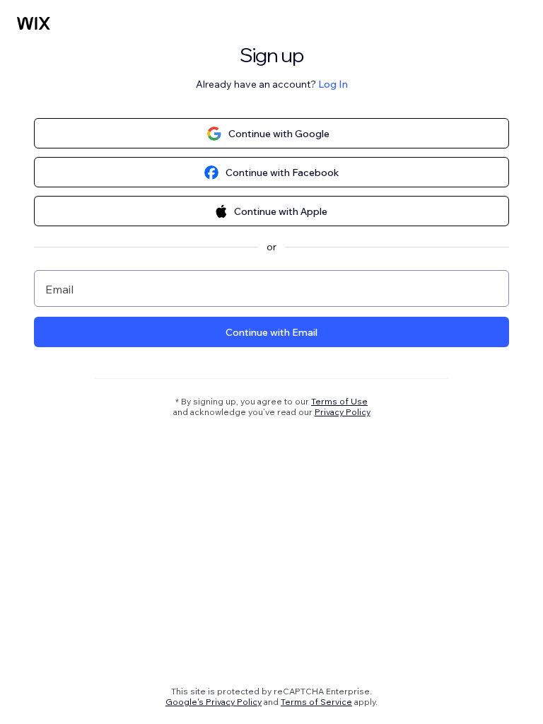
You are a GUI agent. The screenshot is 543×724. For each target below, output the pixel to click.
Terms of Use (339, 401)
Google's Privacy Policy (213, 701)
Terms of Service (316, 701)
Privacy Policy (342, 412)
